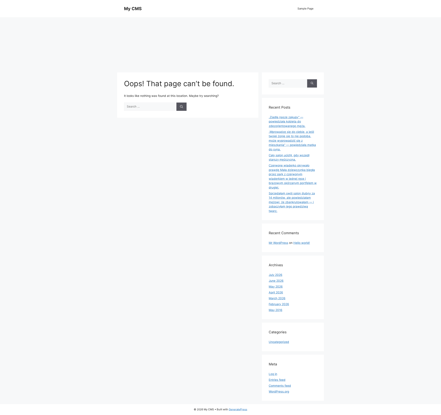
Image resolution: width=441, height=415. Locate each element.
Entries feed (277, 380)
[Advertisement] (220, 43)
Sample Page (306, 8)
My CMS (133, 8)
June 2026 (276, 280)
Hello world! (301, 243)
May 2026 (276, 286)
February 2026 (279, 304)
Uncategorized (279, 342)
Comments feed (280, 385)
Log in (273, 374)
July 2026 (275, 275)
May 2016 (275, 310)
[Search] (181, 107)
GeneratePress (238, 409)
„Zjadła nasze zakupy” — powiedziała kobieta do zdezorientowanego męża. (287, 121)
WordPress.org (279, 391)
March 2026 (277, 298)
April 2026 (276, 292)
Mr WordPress (278, 243)
